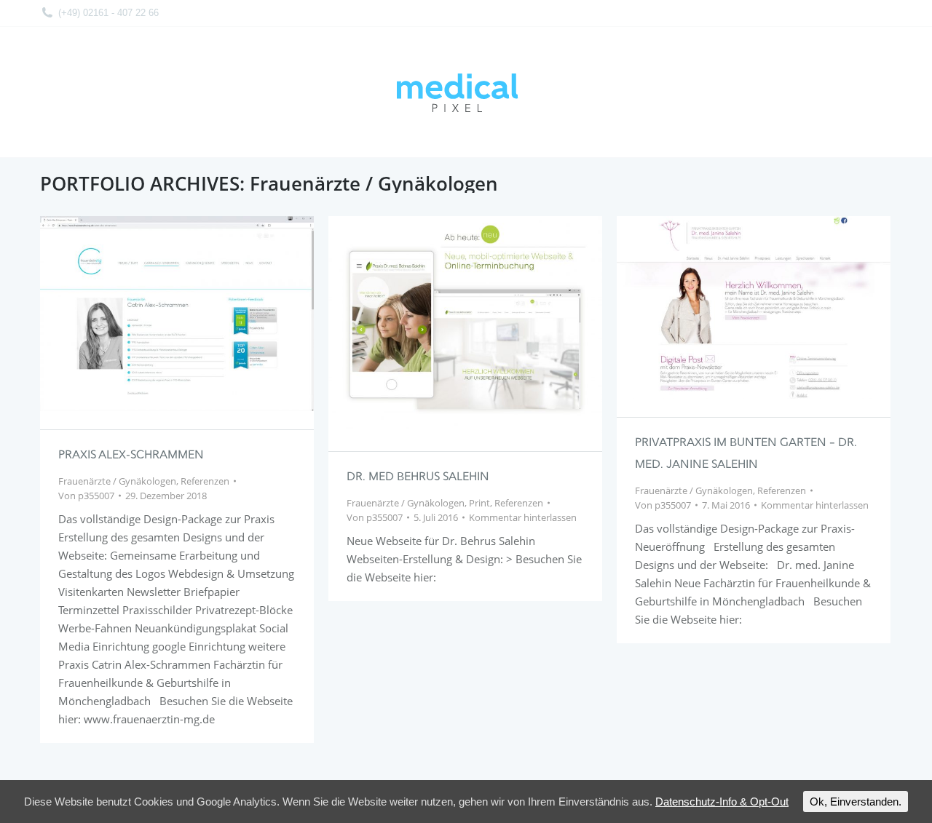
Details (197, 314)
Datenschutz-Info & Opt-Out (722, 801)
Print (479, 502)
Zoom (157, 314)
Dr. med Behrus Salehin (418, 477)
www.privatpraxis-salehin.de (714, 307)
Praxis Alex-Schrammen (131, 455)
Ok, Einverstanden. (855, 801)
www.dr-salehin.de (426, 325)
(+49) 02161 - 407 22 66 (108, 12)
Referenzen (205, 481)
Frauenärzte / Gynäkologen (117, 481)
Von (86, 495)
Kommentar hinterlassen (523, 517)
